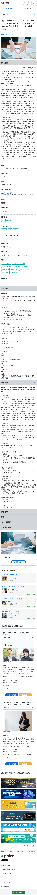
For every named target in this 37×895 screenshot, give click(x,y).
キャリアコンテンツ (6, 865)
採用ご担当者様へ (6, 882)
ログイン (24, 4)
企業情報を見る (18, 562)
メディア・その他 (6, 874)
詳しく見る (25, 673)
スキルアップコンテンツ (8, 870)
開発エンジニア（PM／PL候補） (11, 611)
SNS (2, 878)
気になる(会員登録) (12, 695)
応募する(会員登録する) (18, 892)
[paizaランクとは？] (34, 14)
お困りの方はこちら (6, 886)
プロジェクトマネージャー (9, 574)
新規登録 (28, 4)
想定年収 (6, 195)
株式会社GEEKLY (7, 34)
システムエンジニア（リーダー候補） (12, 599)
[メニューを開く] (33, 3)
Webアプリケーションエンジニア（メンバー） (15, 587)
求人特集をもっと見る (30, 846)
